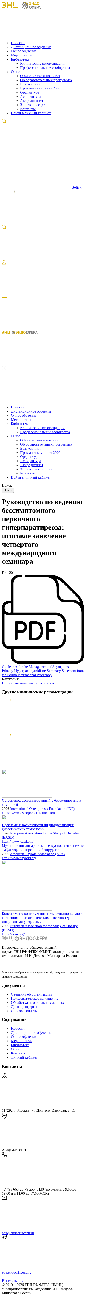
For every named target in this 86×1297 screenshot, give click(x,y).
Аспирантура (30, 96)
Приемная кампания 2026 (40, 88)
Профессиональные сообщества (45, 68)
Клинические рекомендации (42, 63)
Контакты (28, 109)
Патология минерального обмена (28, 683)
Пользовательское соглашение (34, 998)
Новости (18, 43)
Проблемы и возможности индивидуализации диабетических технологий (38, 827)
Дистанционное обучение (31, 47)
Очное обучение (23, 51)
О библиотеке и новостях (40, 76)
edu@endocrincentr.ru (18, 1233)
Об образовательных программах (46, 80)
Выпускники (30, 84)
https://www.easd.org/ (17, 841)
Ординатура (29, 92)
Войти (76, 187)
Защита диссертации (36, 105)
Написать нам (13, 1281)
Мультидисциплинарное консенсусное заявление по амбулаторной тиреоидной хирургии (43, 848)
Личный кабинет (24, 1057)
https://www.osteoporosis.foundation (28, 813)
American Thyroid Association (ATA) (37, 854)
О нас (15, 72)
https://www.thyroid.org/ (19, 858)
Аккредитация (31, 101)
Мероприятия (21, 55)
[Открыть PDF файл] (43, 662)
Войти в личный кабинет (31, 113)
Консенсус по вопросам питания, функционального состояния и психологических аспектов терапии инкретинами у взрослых (42, 918)
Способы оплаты (24, 1011)
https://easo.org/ (13, 934)
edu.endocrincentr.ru (16, 1272)
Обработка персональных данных (37, 1002)
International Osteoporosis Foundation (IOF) (42, 809)
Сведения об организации (31, 994)
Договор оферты (24, 1007)
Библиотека (20, 59)
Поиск (7, 485)
